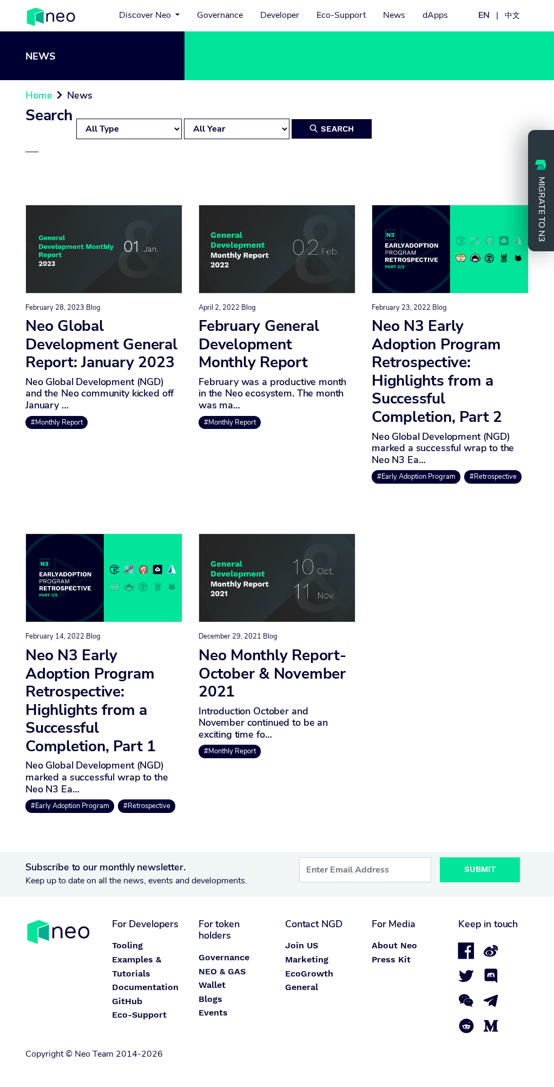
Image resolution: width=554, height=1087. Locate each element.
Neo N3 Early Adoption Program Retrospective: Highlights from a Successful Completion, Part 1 (90, 701)
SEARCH (331, 129)
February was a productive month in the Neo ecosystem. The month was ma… (272, 393)
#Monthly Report (57, 422)
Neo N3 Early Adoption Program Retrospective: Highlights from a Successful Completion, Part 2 (437, 371)
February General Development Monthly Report (259, 344)
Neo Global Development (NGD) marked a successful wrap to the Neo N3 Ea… (443, 448)
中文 (512, 15)
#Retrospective (493, 476)
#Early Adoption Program (416, 476)
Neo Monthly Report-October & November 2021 (272, 673)
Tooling (127, 945)
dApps (435, 15)
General (301, 987)
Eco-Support (341, 15)
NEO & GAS (222, 971)
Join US (301, 945)
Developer (279, 15)
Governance (220, 15)
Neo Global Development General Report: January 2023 (101, 344)
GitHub (127, 1001)
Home (38, 95)
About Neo (394, 945)
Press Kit (391, 959)
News (394, 15)
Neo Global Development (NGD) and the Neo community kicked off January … (99, 393)
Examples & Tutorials (136, 966)
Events (213, 1012)
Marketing (306, 959)
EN (484, 15)
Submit (480, 869)
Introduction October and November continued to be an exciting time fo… (263, 723)
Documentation (145, 987)
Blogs (210, 999)
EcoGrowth (309, 973)
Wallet (212, 985)
